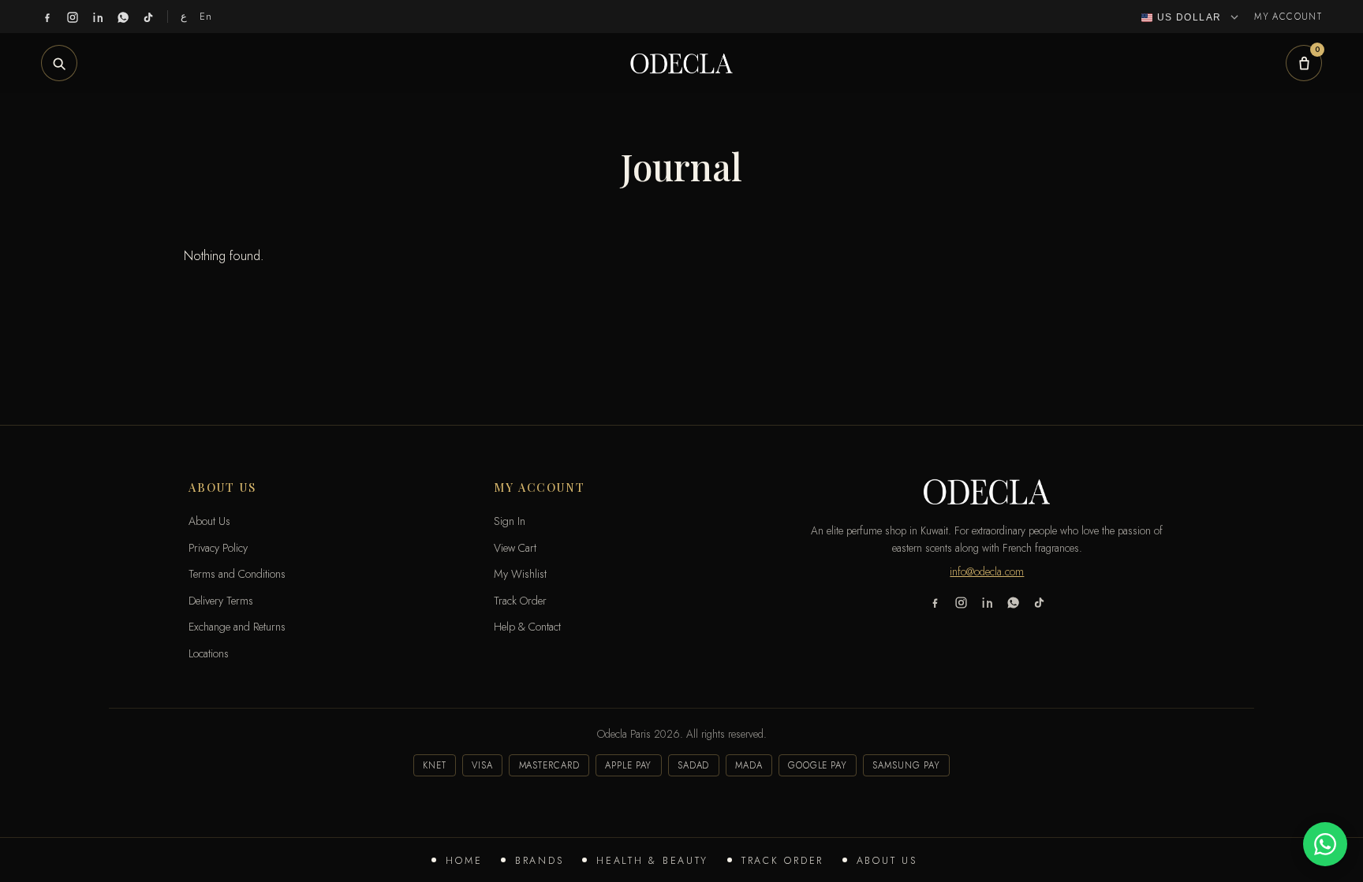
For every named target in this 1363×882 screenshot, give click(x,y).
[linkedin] (97, 16)
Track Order (782, 861)
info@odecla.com (987, 571)
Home (464, 861)
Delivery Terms (221, 600)
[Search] (59, 63)
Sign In (509, 521)
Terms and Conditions (237, 574)
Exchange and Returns (237, 627)
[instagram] (72, 16)
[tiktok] (148, 16)
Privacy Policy (218, 548)
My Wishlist (520, 574)
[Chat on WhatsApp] (1325, 844)
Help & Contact (527, 627)
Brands (539, 861)
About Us (887, 861)
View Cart (515, 548)
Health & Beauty (652, 861)
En (206, 16)
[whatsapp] (123, 16)
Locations (209, 653)
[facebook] (47, 16)
